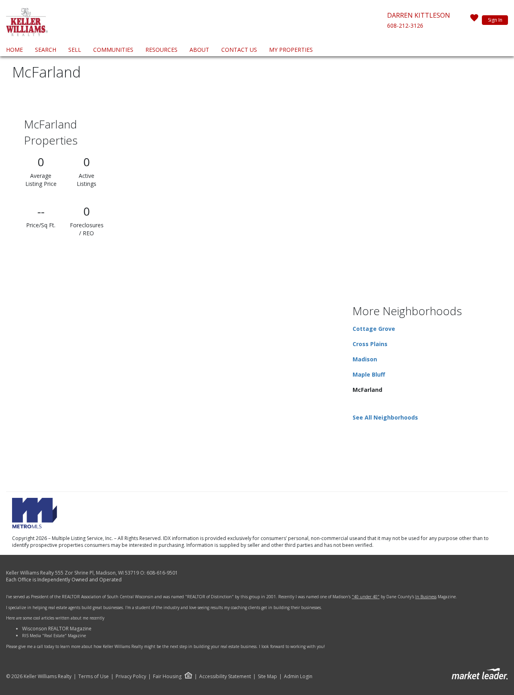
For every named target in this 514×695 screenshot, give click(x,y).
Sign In (495, 19)
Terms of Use (93, 676)
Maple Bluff (369, 374)
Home (14, 49)
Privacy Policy (131, 676)
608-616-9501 (162, 572)
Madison (365, 359)
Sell (74, 49)
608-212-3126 (405, 25)
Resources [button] (161, 49)
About (199, 49)
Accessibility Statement (225, 676)
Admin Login (298, 676)
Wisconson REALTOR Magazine (57, 628)
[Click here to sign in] (474, 20)
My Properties (291, 49)
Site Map (267, 676)
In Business (425, 596)
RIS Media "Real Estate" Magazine (54, 635)
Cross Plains (370, 344)
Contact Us (239, 49)
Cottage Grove (374, 328)
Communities (113, 49)
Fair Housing (167, 676)
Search (45, 49)
